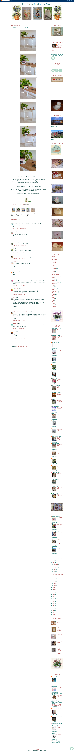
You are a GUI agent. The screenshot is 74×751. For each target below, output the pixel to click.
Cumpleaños (54, 267)
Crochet (53, 265)
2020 (54, 594)
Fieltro (53, 271)
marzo (55, 581)
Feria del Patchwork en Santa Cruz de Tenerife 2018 (59, 550)
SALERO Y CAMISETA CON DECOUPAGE (60, 629)
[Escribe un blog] (25, 204)
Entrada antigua (43, 344)
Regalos (53, 294)
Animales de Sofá (59, 380)
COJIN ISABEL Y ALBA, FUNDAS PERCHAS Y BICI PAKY (59, 432)
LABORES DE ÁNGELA (56, 444)
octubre (55, 566)
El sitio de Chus (55, 357)
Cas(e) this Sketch (59, 710)
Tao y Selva (59, 365)
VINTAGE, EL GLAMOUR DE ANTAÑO (57, 694)
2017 (54, 600)
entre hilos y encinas (56, 421)
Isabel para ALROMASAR (18, 222)
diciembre (56, 564)
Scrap (53, 297)
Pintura (28, 205)
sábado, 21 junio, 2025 (19, 285)
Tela (53, 300)
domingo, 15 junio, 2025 (19, 228)
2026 (54, 561)
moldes (53, 280)
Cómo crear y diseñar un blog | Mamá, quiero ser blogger (57, 702)
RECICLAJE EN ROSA (59, 337)
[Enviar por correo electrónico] (24, 204)
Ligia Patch (54, 524)
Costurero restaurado (59, 394)
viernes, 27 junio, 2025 (19, 320)
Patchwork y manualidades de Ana (56, 531)
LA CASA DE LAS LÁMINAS (55, 733)
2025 (54, 562)
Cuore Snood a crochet (59, 415)
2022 (54, 591)
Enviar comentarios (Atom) (21, 346)
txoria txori (54, 364)
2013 (54, 607)
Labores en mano (55, 414)
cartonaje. (54, 262)
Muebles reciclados (23, 205)
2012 (54, 609)
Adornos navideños (55, 258)
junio (55, 573)
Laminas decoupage (56, 741)
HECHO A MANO (55, 458)
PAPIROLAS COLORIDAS (57, 716)
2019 (54, 596)
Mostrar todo (61, 555)
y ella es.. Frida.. (59, 717)
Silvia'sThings (55, 486)
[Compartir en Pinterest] (28, 204)
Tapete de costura (58, 466)
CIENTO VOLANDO (56, 472)
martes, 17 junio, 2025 (19, 258)
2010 (54, 612)
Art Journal (54, 259)
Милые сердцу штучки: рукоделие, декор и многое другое (57, 677)
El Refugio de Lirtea (56, 335)
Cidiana (53, 399)
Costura (53, 264)
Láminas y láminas (56, 742)
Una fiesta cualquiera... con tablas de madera (59, 453)
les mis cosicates (55, 342)
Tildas (53, 302)
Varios (53, 305)
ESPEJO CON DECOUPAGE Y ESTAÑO (59, 643)
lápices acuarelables (56, 274)
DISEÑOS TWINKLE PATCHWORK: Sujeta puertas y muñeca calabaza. (57, 542)
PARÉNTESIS (59, 473)
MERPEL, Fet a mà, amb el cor (57, 428)
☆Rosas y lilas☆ (55, 493)
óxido (53, 285)
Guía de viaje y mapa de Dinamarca (59, 688)
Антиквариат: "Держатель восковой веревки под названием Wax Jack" (57, 681)
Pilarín (14, 261)
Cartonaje (54, 261)
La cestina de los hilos (56, 465)
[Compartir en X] (26, 204)
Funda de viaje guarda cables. (59, 401)
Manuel (14, 297)
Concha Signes (16, 288)
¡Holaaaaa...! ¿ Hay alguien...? (59, 408)
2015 (54, 603)
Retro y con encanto (56, 371)
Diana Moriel (15, 271)
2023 (54, 589)
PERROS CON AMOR (59, 488)
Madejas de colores (56, 516)
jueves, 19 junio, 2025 (19, 276)
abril (55, 580)
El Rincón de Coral (55, 451)
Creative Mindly (55, 686)
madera (16, 205)
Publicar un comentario (15, 342)
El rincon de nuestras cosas (56, 709)
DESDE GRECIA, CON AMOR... (59, 525)
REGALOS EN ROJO (59, 445)
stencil (53, 299)
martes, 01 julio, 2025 (19, 339)
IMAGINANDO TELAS (56, 392)
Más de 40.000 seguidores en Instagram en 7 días (57, 705)
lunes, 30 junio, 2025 (18, 328)
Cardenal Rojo (59, 350)
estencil (53, 270)
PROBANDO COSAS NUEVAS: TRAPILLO (59, 439)
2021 (54, 593)
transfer (53, 303)
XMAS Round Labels (59, 696)
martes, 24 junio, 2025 (19, 294)
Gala (57, 329)
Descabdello (15, 323)
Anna (14, 231)
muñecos (54, 283)
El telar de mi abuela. (56, 539)
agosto (55, 569)
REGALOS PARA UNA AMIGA (60, 622)
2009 (54, 614)
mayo (55, 578)
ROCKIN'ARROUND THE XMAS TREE (60, 460)
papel (53, 286)
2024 (54, 587)
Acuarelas (54, 256)
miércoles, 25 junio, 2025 (20, 308)
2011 (53, 610)
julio (54, 571)
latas (53, 277)
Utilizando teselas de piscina (59, 359)
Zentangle (54, 306)
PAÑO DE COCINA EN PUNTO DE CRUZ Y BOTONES (59, 651)
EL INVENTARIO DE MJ (17, 279)
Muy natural (59, 372)
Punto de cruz (54, 292)
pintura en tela (55, 291)
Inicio (29, 344)
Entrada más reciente (15, 344)
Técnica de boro (59, 532)
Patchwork (54, 288)
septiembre (56, 568)
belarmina (15, 242)
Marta (59, 44)
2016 (54, 601)
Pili (13, 248)
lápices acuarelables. (56, 276)
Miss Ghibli (54, 378)
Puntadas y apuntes (56, 350)
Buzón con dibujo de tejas (59, 495)
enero (55, 585)
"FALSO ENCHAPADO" (59, 387)
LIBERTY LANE (59, 517)
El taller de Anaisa (56, 385)
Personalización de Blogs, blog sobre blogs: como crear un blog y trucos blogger (57, 725)
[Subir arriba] (72, 749)
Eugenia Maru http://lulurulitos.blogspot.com (21, 311)
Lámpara (54, 273)
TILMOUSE (59, 734)
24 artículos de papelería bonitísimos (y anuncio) (59, 728)
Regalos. (53, 296)
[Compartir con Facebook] (27, 204)
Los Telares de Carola (56, 436)
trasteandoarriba (55, 479)
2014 (54, 605)
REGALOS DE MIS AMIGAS (59, 635)
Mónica (14, 331)
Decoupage (54, 268)
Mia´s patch (54, 548)
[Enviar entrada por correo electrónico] (30, 204)
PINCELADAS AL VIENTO (57, 328)
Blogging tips (37, 749)
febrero (55, 583)
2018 (54, 598)
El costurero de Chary (56, 406)
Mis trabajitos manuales (18, 255)
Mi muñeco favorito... (59, 422)
